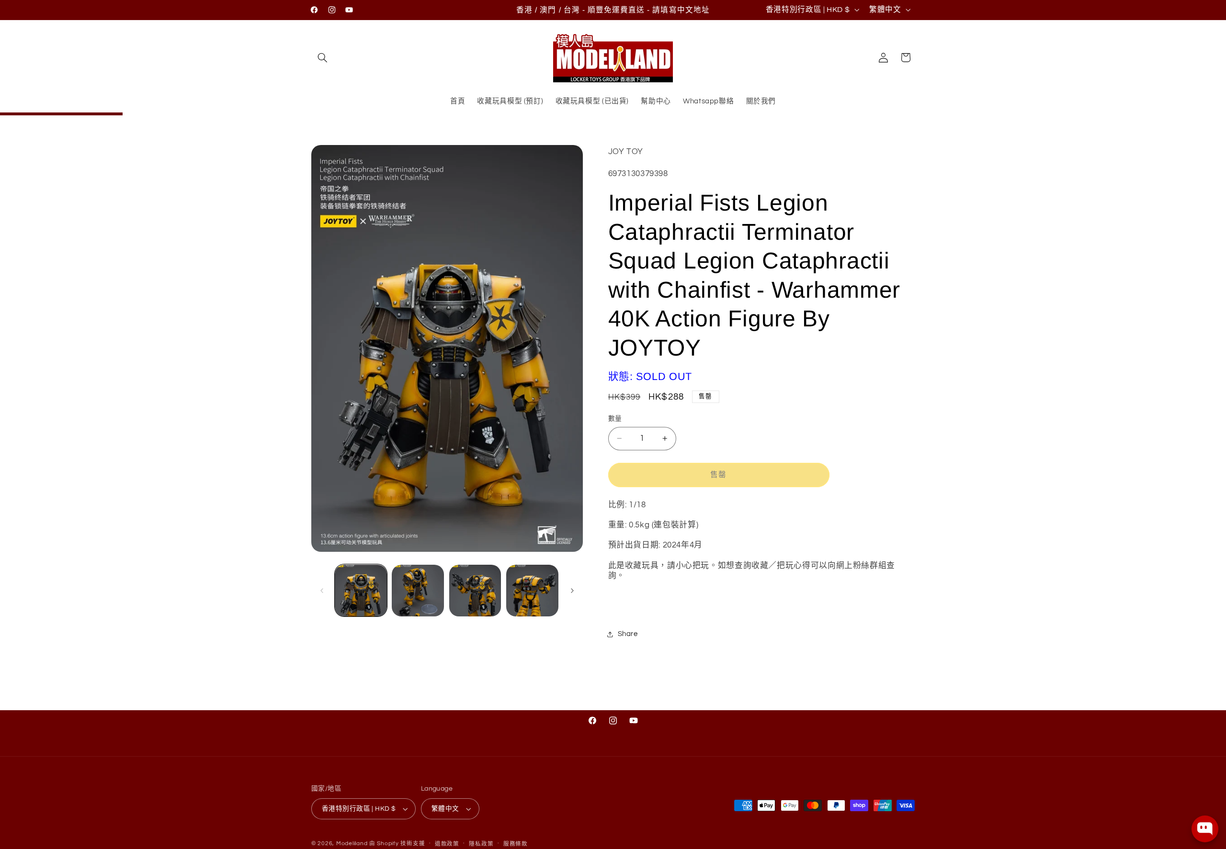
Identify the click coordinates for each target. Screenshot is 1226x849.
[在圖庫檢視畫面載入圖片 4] (532, 591)
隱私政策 (481, 844)
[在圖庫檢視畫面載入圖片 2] (418, 591)
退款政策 (447, 844)
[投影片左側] (321, 590)
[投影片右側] (572, 590)
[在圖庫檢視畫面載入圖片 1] (361, 591)
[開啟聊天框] (1205, 828)
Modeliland (351, 843)
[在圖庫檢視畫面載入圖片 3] (475, 591)
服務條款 (515, 844)
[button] (322, 57)
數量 (615, 418)
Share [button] (628, 633)
